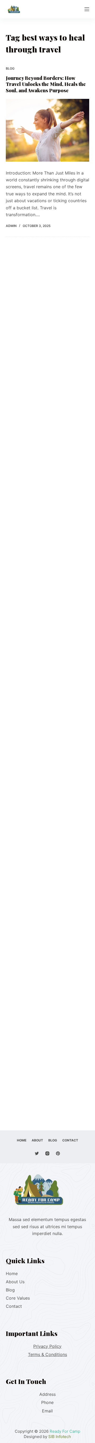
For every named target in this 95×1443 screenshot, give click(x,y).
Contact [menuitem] (70, 1140)
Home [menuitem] (21, 1140)
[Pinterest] (58, 1153)
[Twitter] (37, 1153)
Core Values (18, 1298)
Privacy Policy (47, 1346)
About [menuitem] (37, 1140)
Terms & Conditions (47, 1354)
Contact (14, 1306)
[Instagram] (47, 1153)
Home (12, 1273)
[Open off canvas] (86, 9)
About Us (15, 1281)
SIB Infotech (59, 1436)
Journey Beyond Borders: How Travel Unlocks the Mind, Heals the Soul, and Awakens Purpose (46, 84)
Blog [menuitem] (52, 1140)
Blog (10, 68)
